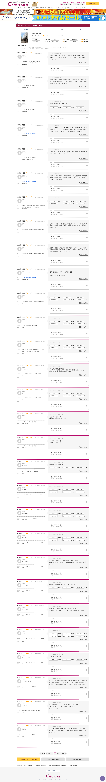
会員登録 (72, 2)
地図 (80, 29)
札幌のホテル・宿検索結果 (40, 765)
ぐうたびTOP (19, 765)
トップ (20, 8)
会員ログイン (92, 3)
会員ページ (80, 4)
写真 (62, 29)
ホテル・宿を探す (29, 8)
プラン (44, 29)
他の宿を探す (77, 759)
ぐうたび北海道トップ (53, 771)
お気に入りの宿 (66, 4)
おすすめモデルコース (73, 8)
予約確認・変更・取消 (80, 2)
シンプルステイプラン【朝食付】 (29, 133)
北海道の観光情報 (41, 8)
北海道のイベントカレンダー (56, 8)
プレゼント (84, 8)
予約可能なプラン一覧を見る (28, 759)
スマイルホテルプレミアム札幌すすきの (29, 25)
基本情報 (26, 29)
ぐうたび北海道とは (63, 2)
